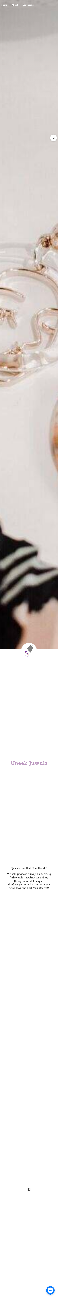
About (15, 4)
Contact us (28, 4)
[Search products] (53, 138)
